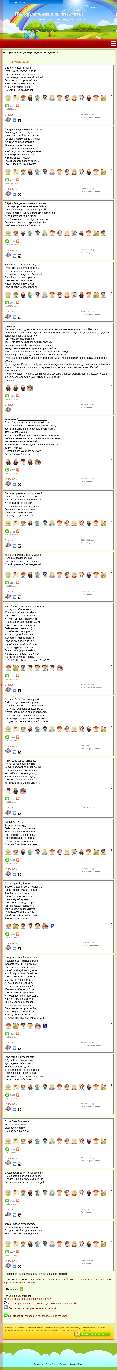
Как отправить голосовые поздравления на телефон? (38, 1316)
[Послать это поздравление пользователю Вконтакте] (14, 121)
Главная (14, 2)
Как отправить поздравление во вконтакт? (32, 1308)
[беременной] (15, 100)
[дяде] (103, 236)
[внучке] (44, 100)
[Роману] (51, 929)
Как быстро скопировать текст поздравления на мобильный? (42, 1303)
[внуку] (37, 100)
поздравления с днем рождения (48, 1279)
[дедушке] (73, 100)
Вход (22, 2)
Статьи (48, 1364)
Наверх (81, 1364)
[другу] (103, 100)
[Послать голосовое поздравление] (8, 121)
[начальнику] (22, 390)
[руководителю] (15, 793)
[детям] (81, 100)
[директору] (88, 100)
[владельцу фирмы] (30, 100)
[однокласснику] (44, 670)
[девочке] (59, 100)
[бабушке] (8, 100)
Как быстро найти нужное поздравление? (27, 1299)
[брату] (22, 100)
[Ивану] (44, 1028)
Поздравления (38, 1364)
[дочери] (95, 100)
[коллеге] (22, 464)
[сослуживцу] (30, 390)
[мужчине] (37, 670)
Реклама (55, 1364)
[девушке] (66, 100)
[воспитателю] (51, 100)
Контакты (73, 1364)
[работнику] (51, 670)
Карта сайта (64, 1364)
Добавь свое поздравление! (94, 1334)
